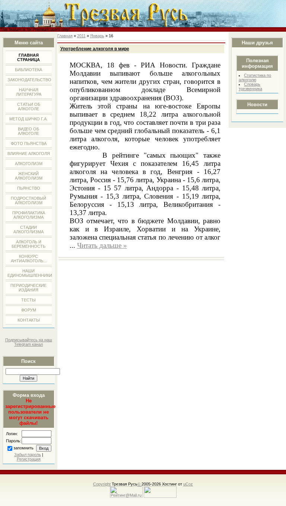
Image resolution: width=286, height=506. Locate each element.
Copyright (102, 484)
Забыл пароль (27, 454)
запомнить (23, 448)
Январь (97, 36)
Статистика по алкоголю (255, 77)
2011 (81, 36)
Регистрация (29, 459)
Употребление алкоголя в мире (94, 48)
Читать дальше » (102, 245)
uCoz (188, 484)
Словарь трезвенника (250, 86)
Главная (65, 36)
